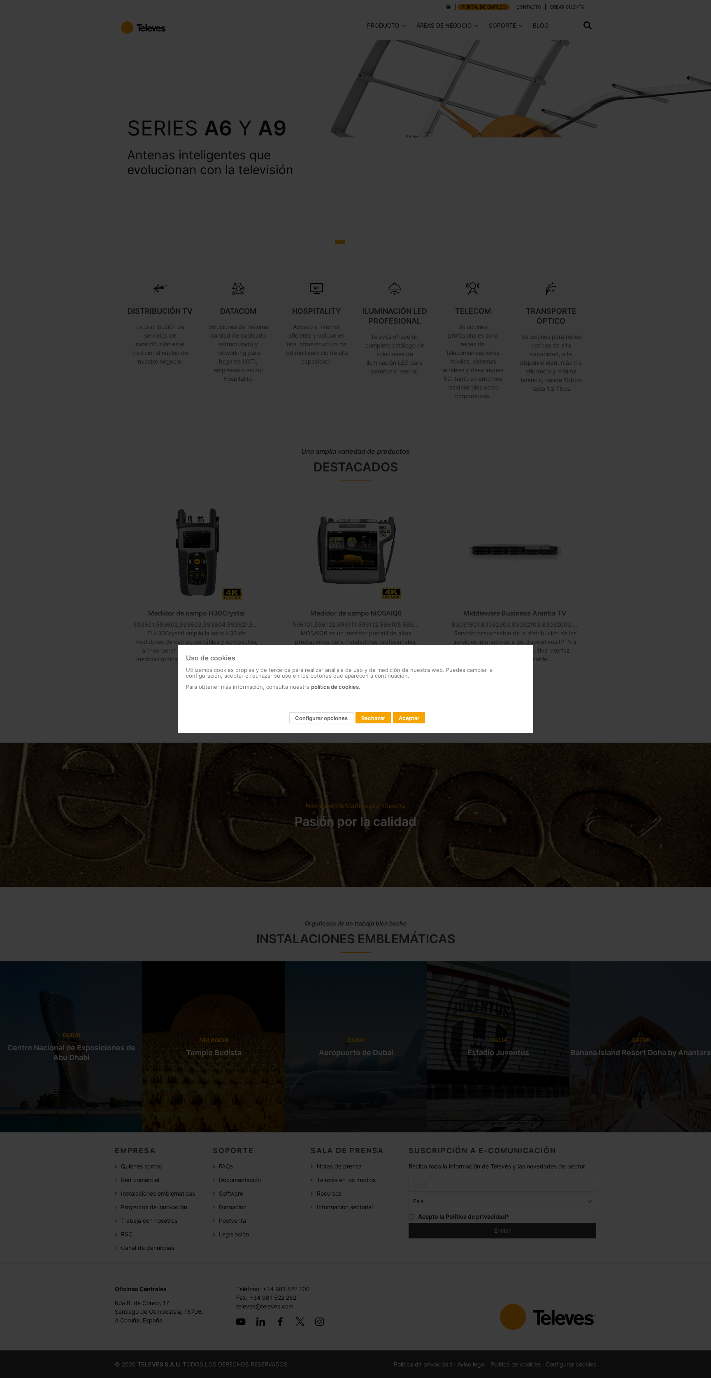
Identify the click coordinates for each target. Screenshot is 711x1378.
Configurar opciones (321, 718)
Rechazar (373, 718)
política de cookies (335, 686)
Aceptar (409, 718)
